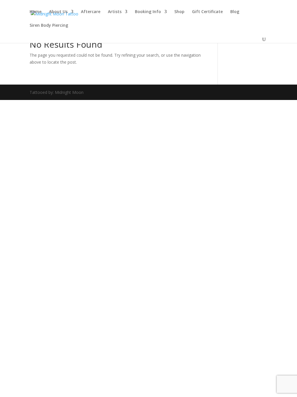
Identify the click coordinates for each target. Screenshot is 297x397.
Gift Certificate (207, 12)
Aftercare (90, 12)
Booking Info (148, 12)
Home (35, 12)
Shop (179, 12)
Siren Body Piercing (49, 25)
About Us (58, 12)
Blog (234, 12)
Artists (115, 12)
